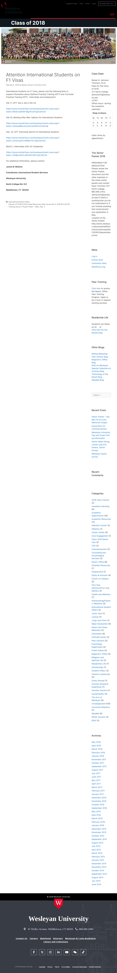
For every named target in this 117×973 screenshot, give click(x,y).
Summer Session (99, 690)
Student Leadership (101, 674)
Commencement (99, 549)
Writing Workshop (100, 354)
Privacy (50, 967)
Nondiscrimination (95, 967)
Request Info (71, 4)
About (102, 14)
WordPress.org (98, 267)
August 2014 (97, 877)
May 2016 (96, 811)
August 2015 (97, 843)
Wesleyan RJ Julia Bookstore (80, 938)
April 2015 (96, 850)
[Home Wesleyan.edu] (58, 904)
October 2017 (98, 763)
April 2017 (96, 784)
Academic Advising (100, 506)
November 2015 (99, 832)
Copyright (42, 967)
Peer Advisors (98, 641)
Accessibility (65, 967)
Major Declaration (100, 624)
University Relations (101, 707)
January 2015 (98, 860)
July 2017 (96, 773)
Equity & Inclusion (100, 575)
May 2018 (96, 742)
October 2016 (98, 804)
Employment (97, 572)
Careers (34, 938)
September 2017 (99, 766)
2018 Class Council (100, 500)
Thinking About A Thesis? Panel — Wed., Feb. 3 (26, 207)
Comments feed (99, 263)
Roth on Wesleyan (100, 365)
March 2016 (97, 818)
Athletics (96, 529)
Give (94, 4)
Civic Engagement (100, 536)
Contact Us (21, 938)
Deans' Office (98, 562)
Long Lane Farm (99, 620)
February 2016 (98, 822)
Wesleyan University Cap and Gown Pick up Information (101, 435)
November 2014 (99, 867)
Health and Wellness (101, 594)
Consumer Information (79, 967)
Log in (94, 256)
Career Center (98, 532)
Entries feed (97, 260)
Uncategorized (98, 704)
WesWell (95, 713)
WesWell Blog (98, 380)
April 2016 (96, 815)
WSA (94, 720)
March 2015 (97, 853)
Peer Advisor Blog (100, 357)
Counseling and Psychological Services (99, 555)
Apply (87, 4)
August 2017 (97, 770)
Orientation (97, 634)
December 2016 (99, 797)
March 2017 (97, 787)
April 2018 (96, 746)
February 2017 (98, 791)
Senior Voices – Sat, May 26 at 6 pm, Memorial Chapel (101, 420)
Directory (58, 938)
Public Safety (98, 650)
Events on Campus (100, 579)
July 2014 (96, 881)
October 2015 (98, 836)
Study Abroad (98, 680)
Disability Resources (101, 565)
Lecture (95, 617)
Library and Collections (56, 942)
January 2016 (98, 825)
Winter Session (98, 717)
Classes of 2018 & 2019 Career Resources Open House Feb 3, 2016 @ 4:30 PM (39, 204)
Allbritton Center (99, 525)
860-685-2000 (86, 929)
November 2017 (99, 759)
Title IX (57, 967)
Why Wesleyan (37, 14)
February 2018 (98, 752)
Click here (96, 288)
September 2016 (99, 808)
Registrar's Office (99, 654)
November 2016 (99, 801)
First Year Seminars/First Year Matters (101, 588)
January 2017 (98, 794)
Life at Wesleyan (88, 14)
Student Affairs (99, 671)
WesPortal (45, 938)
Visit (81, 4)
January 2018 (98, 756)
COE (94, 546)
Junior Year (97, 613)
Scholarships (97, 667)
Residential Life (99, 664)
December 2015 (99, 829)
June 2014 (96, 884)
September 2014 (99, 874)
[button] (112, 14)
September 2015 (99, 839)
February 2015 (98, 857)
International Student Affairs (19, 202)
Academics (53, 14)
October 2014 (98, 870)
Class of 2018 (28, 23)
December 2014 (99, 863)
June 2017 (96, 777)
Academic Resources (101, 519)
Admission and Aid (70, 14)
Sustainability (98, 694)
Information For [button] (106, 4)
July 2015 (96, 846)
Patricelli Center (99, 637)
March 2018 (97, 749)
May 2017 (96, 780)
